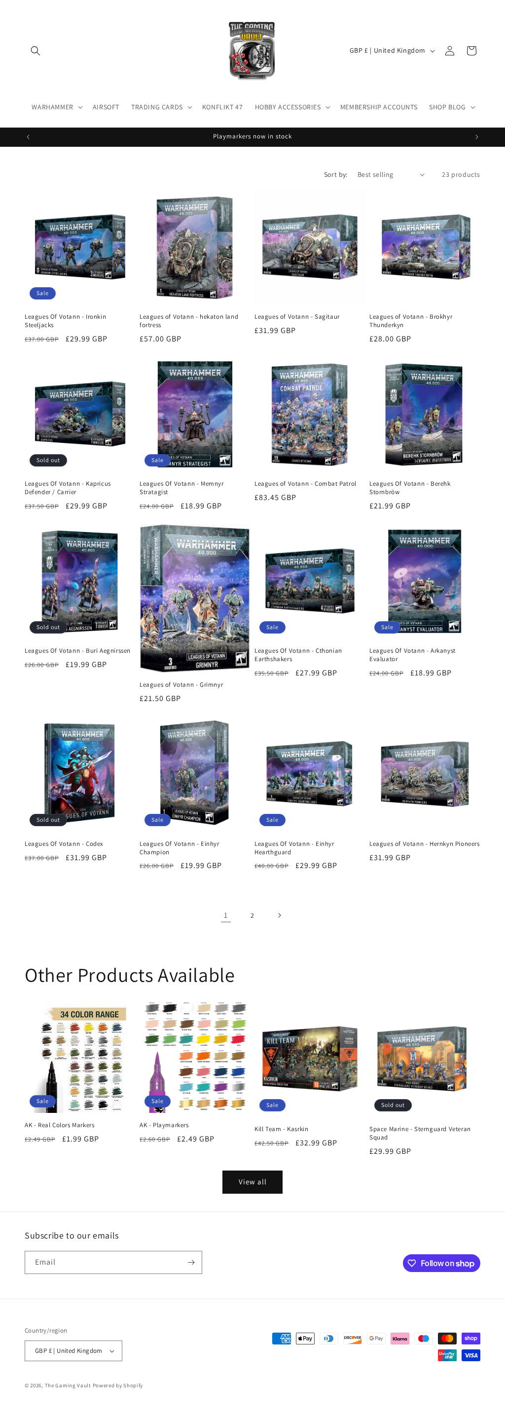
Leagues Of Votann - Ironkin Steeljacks (65, 321)
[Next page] (279, 915)
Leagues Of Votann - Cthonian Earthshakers (298, 655)
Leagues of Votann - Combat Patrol (305, 484)
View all (253, 1181)
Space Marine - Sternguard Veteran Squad (420, 1133)
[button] (35, 51)
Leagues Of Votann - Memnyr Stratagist (182, 488)
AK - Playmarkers (164, 1125)
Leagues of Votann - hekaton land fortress (189, 321)
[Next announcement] (477, 137)
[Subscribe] (191, 1262)
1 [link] (226, 915)
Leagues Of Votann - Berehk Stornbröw (410, 488)
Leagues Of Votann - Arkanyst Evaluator (412, 655)
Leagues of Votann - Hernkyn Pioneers (424, 844)
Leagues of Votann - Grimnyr (181, 685)
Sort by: (336, 174)
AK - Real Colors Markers (59, 1125)
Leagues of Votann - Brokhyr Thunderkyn (410, 321)
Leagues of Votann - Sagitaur (297, 317)
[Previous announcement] (28, 137)
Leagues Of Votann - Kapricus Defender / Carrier (68, 488)
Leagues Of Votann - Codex (64, 844)
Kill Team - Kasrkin (281, 1129)
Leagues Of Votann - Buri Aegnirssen (78, 651)
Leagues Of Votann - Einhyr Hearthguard (294, 848)
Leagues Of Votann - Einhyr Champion (179, 848)
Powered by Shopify (118, 1385)
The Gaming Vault (68, 1385)
